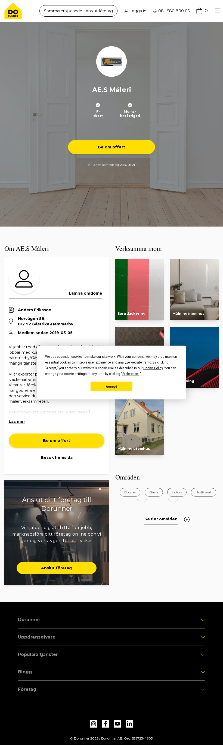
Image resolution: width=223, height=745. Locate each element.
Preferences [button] (131, 374)
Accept (111, 386)
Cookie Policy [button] (153, 368)
